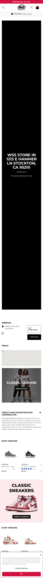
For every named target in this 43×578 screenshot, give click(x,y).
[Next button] (37, 2)
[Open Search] (32, 7)
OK (21, 574)
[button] (21, 14)
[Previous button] (5, 2)
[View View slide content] (21, 501)
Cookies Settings (21, 568)
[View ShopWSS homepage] (21, 7)
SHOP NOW (34, 337)
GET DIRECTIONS (33, 329)
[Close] (40, 555)
